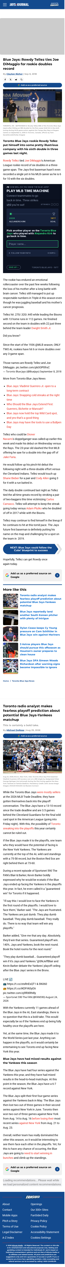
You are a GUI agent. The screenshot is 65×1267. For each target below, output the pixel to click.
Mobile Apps (9, 1215)
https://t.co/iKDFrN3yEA (21, 988)
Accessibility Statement (45, 1232)
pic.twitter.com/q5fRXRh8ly (19, 993)
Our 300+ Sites (39, 1209)
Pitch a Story (10, 1220)
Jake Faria (9, 457)
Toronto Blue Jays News (23, 681)
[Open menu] (5, 4)
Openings (36, 1204)
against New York (29, 1123)
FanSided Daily (40, 1215)
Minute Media (17, 1245)
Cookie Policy (39, 1226)
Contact (7, 1209)
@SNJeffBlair (45, 961)
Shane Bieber (11, 478)
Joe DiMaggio (33, 160)
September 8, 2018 (50, 371)
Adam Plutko (34, 508)
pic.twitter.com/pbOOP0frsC (33, 367)
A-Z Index (8, 1237)
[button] (32, 253)
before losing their (43, 1118)
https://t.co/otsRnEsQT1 (21, 983)
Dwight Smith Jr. (41, 328)
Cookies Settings (41, 1237)
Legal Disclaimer (12, 1232)
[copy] (21, 79)
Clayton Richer (14, 74)
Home (6, 681)
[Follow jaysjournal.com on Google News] (57, 575)
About (6, 1204)
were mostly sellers (48, 792)
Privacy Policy (39, 1220)
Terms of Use (10, 1226)
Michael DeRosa (15, 730)
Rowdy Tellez (11, 160)
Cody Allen (42, 478)
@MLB (39, 344)
